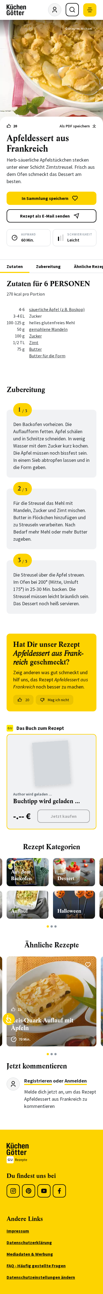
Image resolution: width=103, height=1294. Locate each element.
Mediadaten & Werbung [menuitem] (30, 1254)
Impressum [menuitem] (18, 1231)
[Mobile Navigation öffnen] (89, 10)
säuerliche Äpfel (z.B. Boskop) (57, 309)
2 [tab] (51, 926)
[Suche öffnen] (72, 9)
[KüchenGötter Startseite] (16, 10)
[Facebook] (59, 1190)
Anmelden (76, 1081)
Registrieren (38, 1081)
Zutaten (15, 266)
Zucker (35, 336)
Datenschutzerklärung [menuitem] (29, 1242)
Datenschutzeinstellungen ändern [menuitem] (41, 1277)
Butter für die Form (47, 355)
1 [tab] (48, 926)
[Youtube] (44, 1190)
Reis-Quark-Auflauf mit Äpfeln (42, 1024)
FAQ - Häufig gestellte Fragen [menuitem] (36, 1265)
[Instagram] (13, 1190)
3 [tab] (55, 926)
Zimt (33, 342)
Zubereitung (48, 266)
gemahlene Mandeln (48, 329)
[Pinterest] (28, 1190)
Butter (35, 349)
